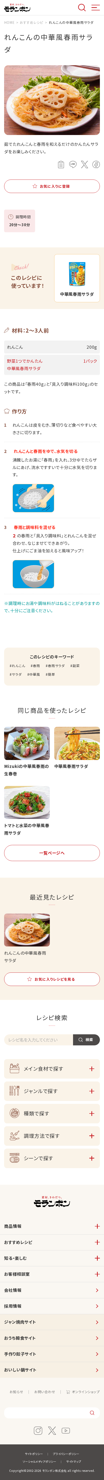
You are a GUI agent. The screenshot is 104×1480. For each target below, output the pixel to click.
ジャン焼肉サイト (20, 1322)
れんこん (18, 665)
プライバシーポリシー (66, 1454)
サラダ (17, 674)
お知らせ (16, 1391)
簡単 (51, 674)
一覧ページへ (52, 853)
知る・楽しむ (15, 1258)
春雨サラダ (56, 665)
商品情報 (12, 1226)
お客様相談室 (17, 1274)
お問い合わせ (44, 1391)
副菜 (76, 665)
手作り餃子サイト (20, 1354)
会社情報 (12, 1290)
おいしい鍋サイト (20, 1370)
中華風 (34, 674)
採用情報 (12, 1306)
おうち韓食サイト (20, 1338)
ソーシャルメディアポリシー (39, 1461)
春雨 (36, 665)
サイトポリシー (34, 1454)
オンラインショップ (86, 1391)
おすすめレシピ (18, 1242)
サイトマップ (73, 1461)
